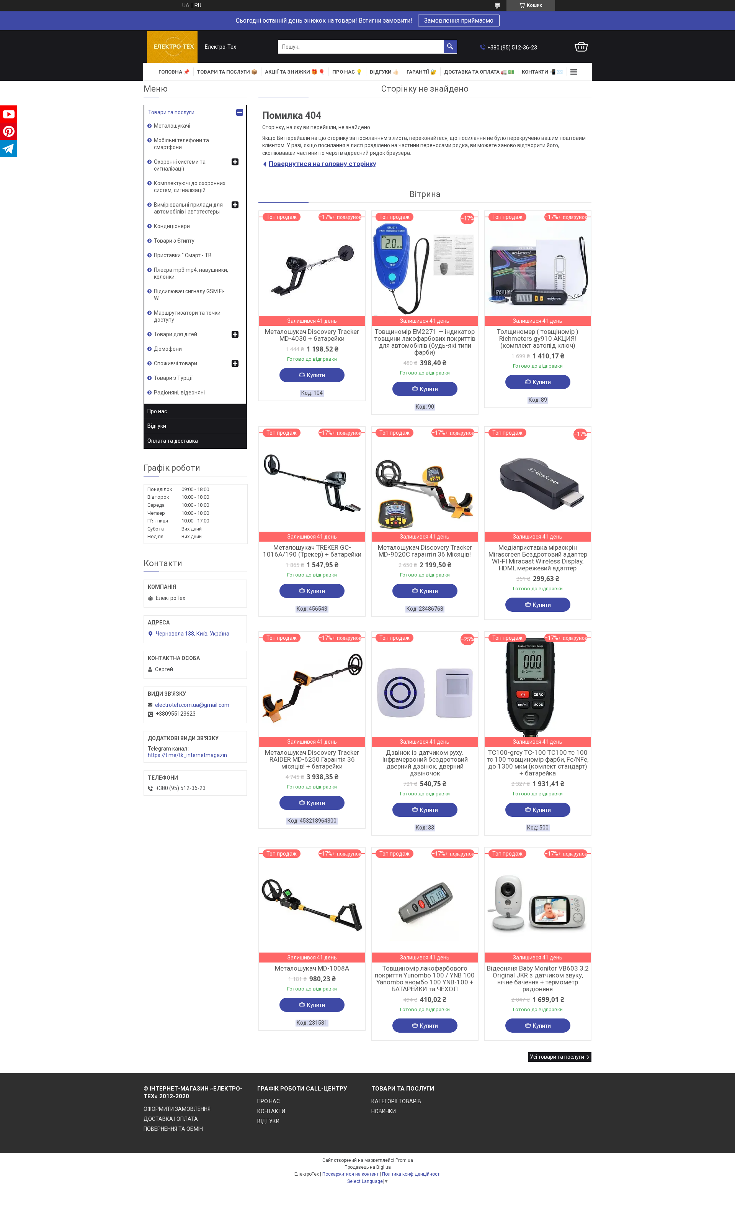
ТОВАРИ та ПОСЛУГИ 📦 (227, 72)
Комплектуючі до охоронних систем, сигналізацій (189, 186)
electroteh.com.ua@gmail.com (192, 705)
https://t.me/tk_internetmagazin (187, 755)
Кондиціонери (172, 226)
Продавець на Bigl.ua (368, 1167)
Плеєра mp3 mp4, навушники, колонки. (191, 273)
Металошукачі (172, 126)
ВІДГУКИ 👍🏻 (384, 72)
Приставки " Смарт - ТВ (183, 255)
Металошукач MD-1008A (312, 968)
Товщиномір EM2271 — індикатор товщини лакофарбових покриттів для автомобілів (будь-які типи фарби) (424, 342)
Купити (316, 375)
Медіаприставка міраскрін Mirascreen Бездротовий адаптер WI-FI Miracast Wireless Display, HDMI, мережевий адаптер (537, 558)
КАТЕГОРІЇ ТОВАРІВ (396, 1101)
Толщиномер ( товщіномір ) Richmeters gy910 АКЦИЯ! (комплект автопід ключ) (537, 338)
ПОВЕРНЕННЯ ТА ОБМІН (173, 1129)
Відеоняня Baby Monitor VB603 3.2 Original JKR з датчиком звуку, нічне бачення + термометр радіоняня (538, 978)
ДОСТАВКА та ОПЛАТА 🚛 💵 (479, 72)
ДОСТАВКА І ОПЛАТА (171, 1119)
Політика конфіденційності (411, 1174)
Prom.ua (404, 1160)
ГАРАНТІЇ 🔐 (421, 72)
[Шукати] (450, 46)
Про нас (157, 411)
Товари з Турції (173, 378)
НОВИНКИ (383, 1111)
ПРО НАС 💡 (347, 72)
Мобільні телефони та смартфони (181, 143)
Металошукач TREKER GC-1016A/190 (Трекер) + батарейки (312, 551)
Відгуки (156, 426)
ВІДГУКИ (268, 1121)
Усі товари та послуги (557, 1057)
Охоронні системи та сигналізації (180, 165)
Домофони (168, 349)
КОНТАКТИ (271, 1111)
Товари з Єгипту (174, 241)
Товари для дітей (175, 334)
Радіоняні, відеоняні (179, 392)
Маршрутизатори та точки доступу (187, 316)
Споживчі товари (175, 363)
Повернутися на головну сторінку (322, 164)
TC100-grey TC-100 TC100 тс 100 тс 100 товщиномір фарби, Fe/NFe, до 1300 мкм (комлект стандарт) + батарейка (537, 763)
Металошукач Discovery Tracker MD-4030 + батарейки (312, 335)
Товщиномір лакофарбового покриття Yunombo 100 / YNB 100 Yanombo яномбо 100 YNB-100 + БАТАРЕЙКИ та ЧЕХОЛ (425, 978)
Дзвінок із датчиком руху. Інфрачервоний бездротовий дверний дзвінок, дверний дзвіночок (425, 763)
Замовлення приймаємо (458, 20)
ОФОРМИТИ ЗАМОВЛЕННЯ (177, 1109)
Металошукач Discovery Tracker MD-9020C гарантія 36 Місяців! (425, 551)
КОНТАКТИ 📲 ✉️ (542, 72)
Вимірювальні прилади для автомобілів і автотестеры (188, 208)
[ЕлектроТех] (172, 47)
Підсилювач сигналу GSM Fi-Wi (189, 294)
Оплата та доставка (172, 441)
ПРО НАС (268, 1101)
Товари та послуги (171, 112)
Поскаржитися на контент (350, 1174)
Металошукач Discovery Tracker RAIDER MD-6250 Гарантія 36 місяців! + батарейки (312, 759)
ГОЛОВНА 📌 (173, 72)
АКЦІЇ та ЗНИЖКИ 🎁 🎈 (295, 72)
